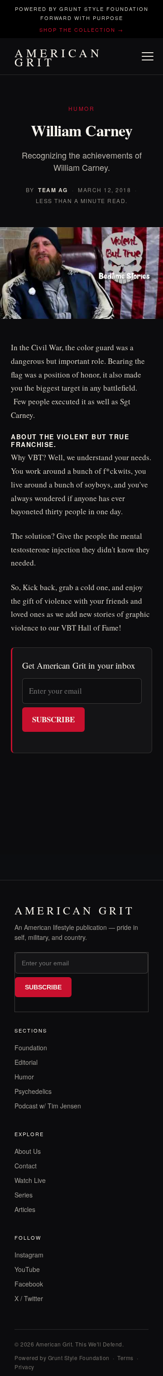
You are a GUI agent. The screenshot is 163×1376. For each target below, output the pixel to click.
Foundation (30, 1047)
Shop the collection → (81, 29)
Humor (24, 1076)
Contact (25, 1165)
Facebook (28, 1283)
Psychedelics (33, 1091)
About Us (27, 1151)
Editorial (26, 1062)
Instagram (28, 1254)
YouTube (27, 1269)
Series (23, 1194)
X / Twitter (28, 1298)
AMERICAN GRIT (58, 57)
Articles (24, 1209)
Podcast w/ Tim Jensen (47, 1105)
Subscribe (53, 719)
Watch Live (30, 1180)
